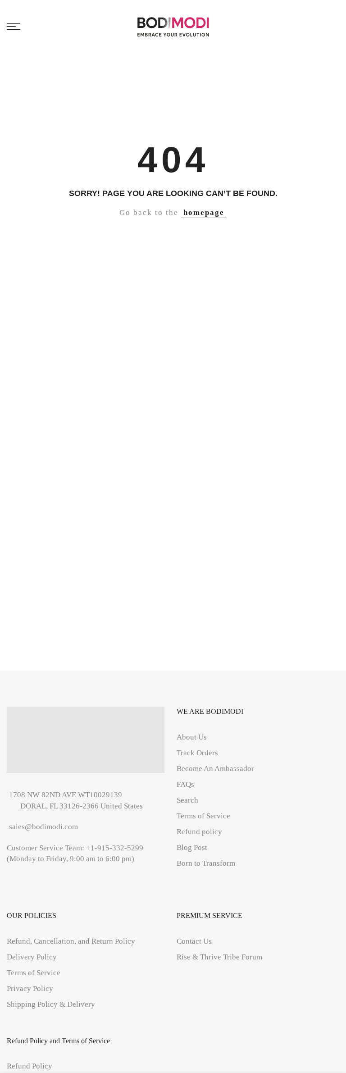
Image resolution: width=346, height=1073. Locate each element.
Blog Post (192, 847)
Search (187, 800)
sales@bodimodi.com (43, 826)
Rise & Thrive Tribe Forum (219, 957)
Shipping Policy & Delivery (51, 1004)
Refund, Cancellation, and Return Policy (71, 941)
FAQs (185, 784)
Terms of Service (203, 816)
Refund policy (199, 831)
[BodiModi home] (173, 26)
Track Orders (197, 753)
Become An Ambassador (215, 768)
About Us (192, 737)
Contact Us (194, 941)
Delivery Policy (32, 957)
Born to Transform (206, 863)
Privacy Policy (30, 988)
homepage (203, 212)
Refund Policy (29, 1066)
